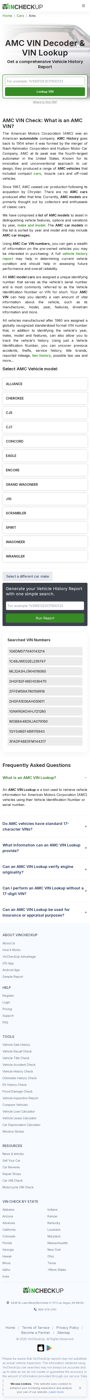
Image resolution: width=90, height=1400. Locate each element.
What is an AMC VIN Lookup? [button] (29, 777)
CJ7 (9, 427)
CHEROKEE (15, 398)
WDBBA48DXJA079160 (28, 721)
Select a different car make (27, 576)
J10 (9, 499)
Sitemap (63, 1332)
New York (54, 1249)
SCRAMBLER (16, 513)
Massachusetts (58, 1243)
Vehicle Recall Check (17, 1051)
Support (8, 1015)
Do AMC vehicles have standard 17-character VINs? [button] (36, 826)
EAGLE (11, 456)
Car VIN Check (13, 1180)
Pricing (7, 1009)
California (9, 1229)
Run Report (45, 618)
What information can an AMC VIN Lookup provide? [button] (41, 848)
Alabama (8, 1209)
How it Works (12, 950)
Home (7, 16)
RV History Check (15, 1084)
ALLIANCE (14, 384)
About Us (9, 943)
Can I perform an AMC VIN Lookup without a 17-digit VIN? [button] (43, 891)
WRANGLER (15, 556)
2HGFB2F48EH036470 (27, 681)
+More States (57, 1269)
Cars (20, 16)
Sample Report (13, 976)
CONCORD (14, 441)
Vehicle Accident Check (19, 1064)
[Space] (43, 1289)
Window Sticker (13, 1131)
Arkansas (9, 1223)
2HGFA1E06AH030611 (27, 701)
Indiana (52, 1209)
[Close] (80, 1388)
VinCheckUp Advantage (19, 956)
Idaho (6, 1269)
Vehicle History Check (18, 1071)
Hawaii (7, 1256)
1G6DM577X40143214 (27, 651)
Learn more (56, 1392)
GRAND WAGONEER (22, 484)
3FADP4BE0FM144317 (27, 741)
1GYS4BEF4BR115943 (27, 731)
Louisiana (54, 1229)
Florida (7, 1243)
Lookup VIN (45, 91)
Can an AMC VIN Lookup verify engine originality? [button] (38, 869)
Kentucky (54, 1223)
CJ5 (9, 413)
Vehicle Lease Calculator (20, 1118)
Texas (52, 1263)
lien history (41, 355)
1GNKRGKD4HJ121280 (27, 711)
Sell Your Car (11, 1160)
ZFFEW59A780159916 (27, 691)
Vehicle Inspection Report (20, 1098)
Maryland (54, 1236)
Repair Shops (12, 1174)
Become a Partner (35, 1332)
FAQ (5, 1022)
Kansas (52, 1216)
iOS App (8, 963)
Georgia (8, 1249)
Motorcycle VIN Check (18, 1187)
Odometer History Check (20, 1078)
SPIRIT (11, 527)
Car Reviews (11, 1167)
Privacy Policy (67, 1327)
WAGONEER (15, 542)
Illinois (7, 1263)
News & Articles (13, 1154)
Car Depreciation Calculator (22, 1125)
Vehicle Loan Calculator (19, 1111)
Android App (11, 970)
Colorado (9, 1236)
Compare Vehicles (15, 1105)
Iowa (6, 1276)
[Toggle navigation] (83, 6)
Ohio (51, 1256)
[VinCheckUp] (23, 5)
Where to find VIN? (45, 102)
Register (8, 995)
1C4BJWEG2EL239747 (27, 661)
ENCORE (12, 470)
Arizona (8, 1216)
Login (6, 1002)
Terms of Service (35, 1327)
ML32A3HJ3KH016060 (27, 671)
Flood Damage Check (18, 1091)
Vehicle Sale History (16, 1044)
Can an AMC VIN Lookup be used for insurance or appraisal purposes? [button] (36, 912)
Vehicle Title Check (16, 1058)
